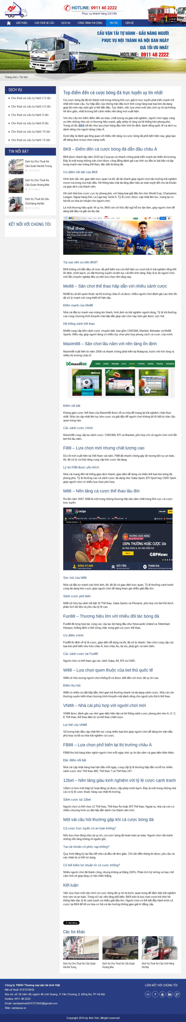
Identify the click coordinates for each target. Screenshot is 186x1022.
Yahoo (148, 994)
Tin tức (114, 23)
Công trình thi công (90, 23)
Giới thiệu (21, 23)
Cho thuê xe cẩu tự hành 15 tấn (30, 140)
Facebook (155, 994)
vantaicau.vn (18, 1008)
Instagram (170, 994)
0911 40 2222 (94, 7)
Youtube (162, 994)
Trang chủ (9, 23)
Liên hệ (129, 23)
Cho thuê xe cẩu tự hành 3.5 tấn (31, 106)
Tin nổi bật (19, 151)
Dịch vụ (65, 23)
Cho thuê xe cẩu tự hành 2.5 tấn (31, 98)
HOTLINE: (81, 7)
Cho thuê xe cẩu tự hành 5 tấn (29, 115)
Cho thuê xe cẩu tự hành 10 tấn (30, 131)
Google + (177, 994)
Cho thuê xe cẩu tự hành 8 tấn (29, 123)
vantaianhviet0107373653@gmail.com (35, 1003)
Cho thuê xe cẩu (44, 23)
